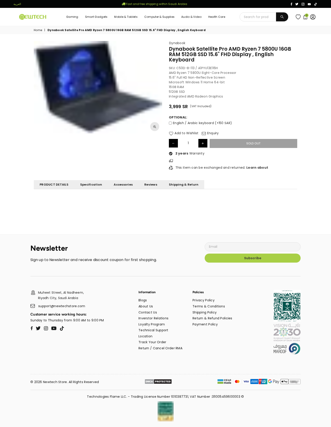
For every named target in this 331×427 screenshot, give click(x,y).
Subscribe (252, 258)
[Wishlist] (299, 17)
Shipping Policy (205, 312)
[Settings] (313, 17)
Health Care (216, 17)
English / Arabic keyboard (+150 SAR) (202, 123)
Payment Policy (205, 324)
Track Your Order (152, 342)
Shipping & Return (183, 184)
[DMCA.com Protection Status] (158, 382)
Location (145, 336)
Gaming (72, 17)
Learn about (257, 167)
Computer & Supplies (159, 17)
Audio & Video (191, 17)
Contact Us (147, 312)
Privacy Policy (204, 300)
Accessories (123, 184)
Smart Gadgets (96, 17)
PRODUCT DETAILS (54, 184)
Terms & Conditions (209, 306)
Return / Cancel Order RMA (160, 348)
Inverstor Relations (153, 318)
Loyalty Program (151, 324)
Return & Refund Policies (212, 318)
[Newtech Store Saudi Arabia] (287, 320)
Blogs (142, 300)
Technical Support (153, 330)
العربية (17, 4)
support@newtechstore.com (61, 306)
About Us (145, 306)
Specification (91, 184)
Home (38, 30)
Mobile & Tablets (125, 17)
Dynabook (177, 43)
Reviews (150, 184)
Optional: (178, 117)
